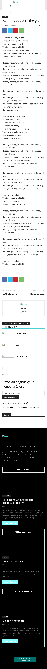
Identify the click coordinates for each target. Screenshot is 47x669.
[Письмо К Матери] (22, 548)
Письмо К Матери (13, 561)
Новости (5, 557)
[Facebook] (4, 30)
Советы (12, 13)
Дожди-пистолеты (13, 620)
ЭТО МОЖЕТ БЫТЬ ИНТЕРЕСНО (16, 324)
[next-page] (7, 368)
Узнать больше (10, 523)
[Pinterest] (15, 30)
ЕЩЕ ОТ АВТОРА (10, 327)
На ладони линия (37, 294)
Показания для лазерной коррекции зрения (17, 501)
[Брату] (8, 348)
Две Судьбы (22, 333)
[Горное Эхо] (8, 359)
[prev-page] (3, 368)
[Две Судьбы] (8, 336)
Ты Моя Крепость (9, 294)
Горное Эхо (21, 356)
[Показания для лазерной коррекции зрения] (23, 486)
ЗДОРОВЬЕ (6, 496)
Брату (18, 345)
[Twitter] (10, 30)
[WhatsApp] (21, 30)
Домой (4, 13)
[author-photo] (23, 304)
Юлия (7, 25)
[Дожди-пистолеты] (22, 607)
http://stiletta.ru (23, 312)
